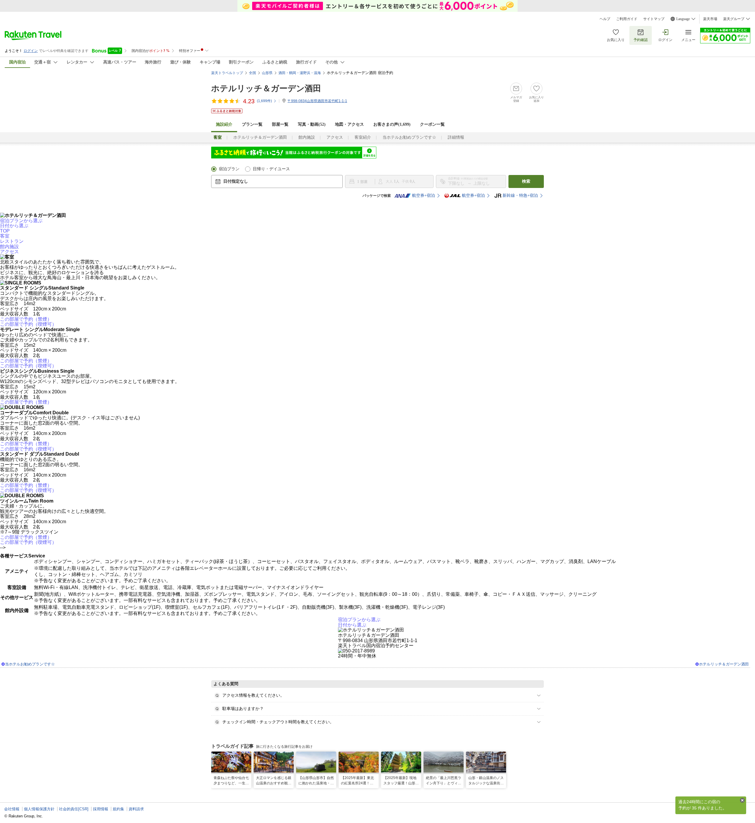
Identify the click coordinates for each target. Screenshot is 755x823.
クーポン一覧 (432, 124)
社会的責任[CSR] (73, 809)
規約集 (118, 809)
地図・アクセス (349, 124)
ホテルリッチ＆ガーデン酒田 (266, 88)
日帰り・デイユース (271, 169)
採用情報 (100, 809)
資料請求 (136, 809)
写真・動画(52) (312, 124)
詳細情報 (456, 137)
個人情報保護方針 (39, 809)
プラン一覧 (252, 124)
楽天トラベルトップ (227, 73)
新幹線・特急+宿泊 (520, 195)
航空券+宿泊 (423, 195)
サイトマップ (653, 19)
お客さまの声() (392, 124)
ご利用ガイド (626, 19)
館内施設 (306, 137)
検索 (526, 181)
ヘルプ (605, 19)
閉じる (742, 800)
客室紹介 (362, 137)
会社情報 (11, 809)
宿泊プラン (229, 169)
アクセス (334, 137)
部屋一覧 (280, 124)
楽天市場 (710, 19)
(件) (264, 101)
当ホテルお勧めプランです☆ (409, 137)
